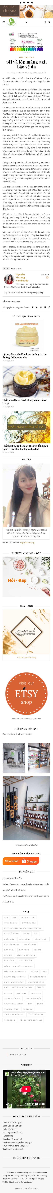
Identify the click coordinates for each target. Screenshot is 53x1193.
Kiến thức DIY (26, 57)
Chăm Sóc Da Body (11, 1122)
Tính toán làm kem (13, 1015)
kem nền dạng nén (26, 955)
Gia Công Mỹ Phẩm (11, 1132)
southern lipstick (13, 1004)
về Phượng (9, 1020)
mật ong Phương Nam (15, 971)
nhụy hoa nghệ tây (14, 982)
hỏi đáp (37, 950)
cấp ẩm (26, 934)
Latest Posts (16, 268)
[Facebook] (47, 277)
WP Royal (34, 1188)
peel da (41, 988)
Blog (29, 1175)
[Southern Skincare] (11, 22)
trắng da (27, 1009)
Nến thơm (6, 1179)
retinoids (36, 993)
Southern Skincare (18, 1054)
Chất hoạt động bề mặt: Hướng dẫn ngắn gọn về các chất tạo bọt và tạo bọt (25, 447)
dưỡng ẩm (9, 939)
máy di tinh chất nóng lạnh (18, 966)
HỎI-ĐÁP (25, 1179)
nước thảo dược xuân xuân (18, 988)
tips (30, 1004)
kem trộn (9, 961)
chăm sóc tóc (28, 917)
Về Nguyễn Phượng (36, 1179)
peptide (8, 993)
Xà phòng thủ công (11, 1149)
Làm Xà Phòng (41, 1175)
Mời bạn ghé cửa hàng (26, 657)
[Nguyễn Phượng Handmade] (9, 279)
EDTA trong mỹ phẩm (12, 878)
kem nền (8, 955)
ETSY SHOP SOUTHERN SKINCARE (26, 718)
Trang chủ (6, 1175)
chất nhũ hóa (29, 923)
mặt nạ (34, 971)
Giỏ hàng (23, 1175)
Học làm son (16, 1179)
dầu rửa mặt (41, 939)
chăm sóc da (10, 923)
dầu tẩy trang (11, 944)
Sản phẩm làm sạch (11, 1139)
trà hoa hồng (11, 1009)
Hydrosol (7, 1135)
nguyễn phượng (38, 977)
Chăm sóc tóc (8, 1129)
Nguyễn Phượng (27, 542)
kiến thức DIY (25, 961)
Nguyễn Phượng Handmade (22, 277)
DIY (36, 934)
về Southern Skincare (31, 1020)
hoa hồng (24, 950)
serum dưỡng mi (12, 998)
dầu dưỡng (24, 939)
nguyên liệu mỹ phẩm (14, 977)
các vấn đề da (11, 934)
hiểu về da (9, 950)
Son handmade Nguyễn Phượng (16, 1142)
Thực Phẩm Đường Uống (13, 1145)
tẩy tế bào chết (36, 1015)
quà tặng (21, 993)
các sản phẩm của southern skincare (23, 928)
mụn (45, 971)
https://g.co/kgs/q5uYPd (26, 845)
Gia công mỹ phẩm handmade (20, 1182)
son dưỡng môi (33, 998)
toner (40, 1004)
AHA (6, 917)
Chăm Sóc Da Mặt (10, 1125)
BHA (14, 917)
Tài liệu (5, 1182)
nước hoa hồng (36, 982)
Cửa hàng (15, 1175)
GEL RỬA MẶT (30, 944)
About (6, 268)
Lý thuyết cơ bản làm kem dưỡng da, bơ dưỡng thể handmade (25, 356)
